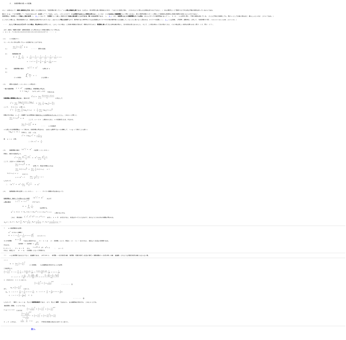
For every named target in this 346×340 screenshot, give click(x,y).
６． (36, 16)
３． (110, 16)
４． (166, 19)
